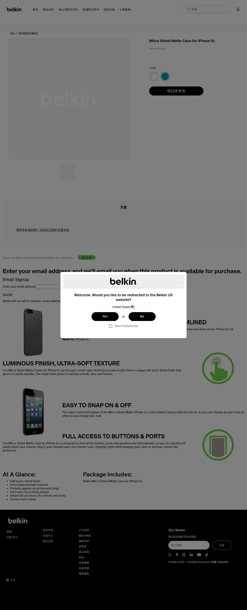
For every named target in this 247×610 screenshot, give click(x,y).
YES (105, 316)
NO (142, 316)
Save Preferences (126, 326)
